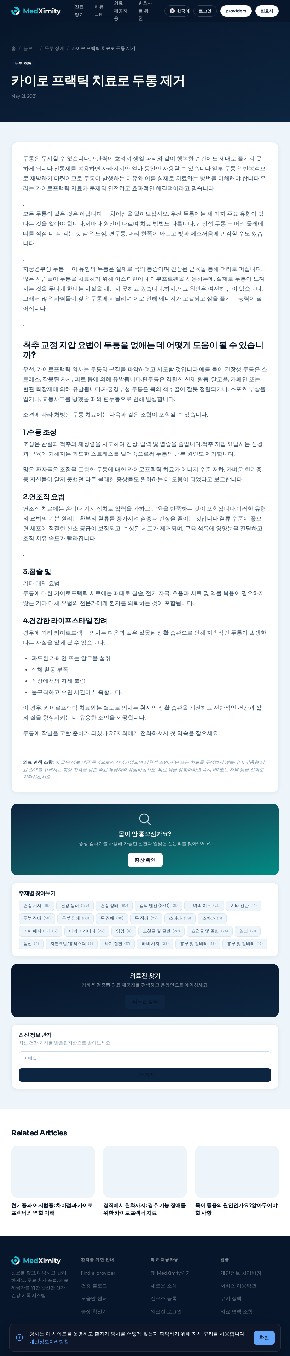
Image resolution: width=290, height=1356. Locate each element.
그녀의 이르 (204, 905)
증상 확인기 (94, 1311)
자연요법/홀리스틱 (71, 944)
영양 (124, 931)
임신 (247, 931)
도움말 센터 (94, 1298)
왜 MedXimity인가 (171, 1273)
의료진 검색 (145, 1001)
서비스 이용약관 (238, 1285)
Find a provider (98, 1273)
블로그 (30, 48)
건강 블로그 (94, 1285)
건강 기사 (36, 905)
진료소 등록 (164, 1298)
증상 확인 (145, 860)
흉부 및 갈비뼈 (198, 944)
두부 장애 (54, 48)
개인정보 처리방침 (240, 1273)
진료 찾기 (79, 10)
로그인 (205, 10)
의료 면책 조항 (236, 1311)
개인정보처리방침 (49, 1341)
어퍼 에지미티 (40, 931)
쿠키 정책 (231, 1298)
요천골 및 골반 (161, 931)
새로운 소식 (164, 1285)
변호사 (267, 10)
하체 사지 (155, 944)
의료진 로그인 (166, 1311)
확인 (264, 1337)
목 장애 (111, 918)
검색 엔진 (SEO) (158, 905)
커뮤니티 (99, 10)
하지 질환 (117, 944)
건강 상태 (75, 905)
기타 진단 (244, 905)
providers (236, 10)
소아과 (180, 918)
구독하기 (145, 1075)
